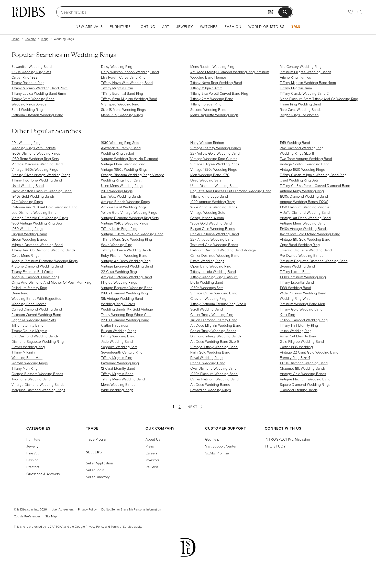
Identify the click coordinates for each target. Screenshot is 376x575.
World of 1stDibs (266, 26)
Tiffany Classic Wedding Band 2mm (307, 93)
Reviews (152, 466)
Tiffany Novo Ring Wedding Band (216, 82)
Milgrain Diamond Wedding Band (37, 244)
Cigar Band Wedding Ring (300, 244)
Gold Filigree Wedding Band (302, 341)
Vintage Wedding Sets (207, 212)
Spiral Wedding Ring (27, 109)
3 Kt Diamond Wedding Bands (35, 336)
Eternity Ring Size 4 (295, 357)
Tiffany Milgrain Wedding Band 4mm (308, 82)
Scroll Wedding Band (206, 309)
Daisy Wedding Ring (116, 66)
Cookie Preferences (27, 516)
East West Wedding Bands (121, 196)
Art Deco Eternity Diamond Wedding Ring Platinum (229, 71)
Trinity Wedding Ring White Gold (126, 314)
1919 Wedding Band (295, 142)
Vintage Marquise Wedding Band (37, 164)
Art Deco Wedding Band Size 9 (214, 341)
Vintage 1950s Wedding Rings (124, 169)
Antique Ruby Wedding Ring (302, 190)
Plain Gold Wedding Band (210, 352)
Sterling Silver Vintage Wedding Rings (41, 174)
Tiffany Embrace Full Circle (32, 271)
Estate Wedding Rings (207, 260)
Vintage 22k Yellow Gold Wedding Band (132, 233)
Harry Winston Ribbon (207, 142)
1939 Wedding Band (295, 287)
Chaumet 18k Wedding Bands (302, 368)
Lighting (146, 26)
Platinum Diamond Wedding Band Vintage (223, 250)
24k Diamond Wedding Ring (302, 147)
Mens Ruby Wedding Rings (122, 114)
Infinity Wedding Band (118, 336)
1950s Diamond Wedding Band (125, 319)
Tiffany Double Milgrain (29, 330)
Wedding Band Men (27, 357)
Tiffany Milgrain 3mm (296, 88)
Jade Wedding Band (117, 341)
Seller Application (99, 463)
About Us (153, 439)
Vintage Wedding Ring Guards (213, 158)
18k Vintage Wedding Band (122, 298)
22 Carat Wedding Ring (119, 271)
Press (150, 446)
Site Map (51, 516)
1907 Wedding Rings (116, 190)
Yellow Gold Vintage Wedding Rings (129, 212)
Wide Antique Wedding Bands (213, 207)
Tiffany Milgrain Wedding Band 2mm (40, 88)
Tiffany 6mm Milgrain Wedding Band (129, 98)
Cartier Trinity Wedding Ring (211, 314)
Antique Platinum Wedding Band (305, 379)
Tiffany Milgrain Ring (116, 357)
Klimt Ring (287, 314)
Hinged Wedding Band (29, 233)
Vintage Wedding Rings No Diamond (129, 158)
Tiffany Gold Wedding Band (301, 309)
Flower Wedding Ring (28, 346)
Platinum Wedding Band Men (302, 303)
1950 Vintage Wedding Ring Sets (37, 223)
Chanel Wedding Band (207, 362)
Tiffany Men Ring (25, 368)
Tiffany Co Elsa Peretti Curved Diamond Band (315, 185)
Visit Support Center (220, 446)
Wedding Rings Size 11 (297, 153)
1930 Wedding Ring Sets (120, 142)
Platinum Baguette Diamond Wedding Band (314, 260)
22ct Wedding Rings (27, 201)
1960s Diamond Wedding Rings (36, 153)
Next (192, 406)
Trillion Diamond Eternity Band (213, 319)
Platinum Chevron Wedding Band (37, 114)
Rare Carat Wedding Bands (300, 109)
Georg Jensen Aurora (207, 217)
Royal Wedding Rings (206, 357)
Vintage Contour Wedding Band (304, 164)
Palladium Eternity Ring (29, 287)
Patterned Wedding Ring (120, 362)
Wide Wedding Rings (117, 389)
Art (165, 26)
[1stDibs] (28, 12)
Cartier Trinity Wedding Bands (213, 330)
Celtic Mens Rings (25, 255)
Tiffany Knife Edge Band (209, 196)
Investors (152, 459)
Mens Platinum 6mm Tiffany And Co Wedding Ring (319, 98)
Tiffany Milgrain (23, 352)
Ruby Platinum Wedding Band (124, 255)
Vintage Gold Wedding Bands (303, 373)
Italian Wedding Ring (296, 330)
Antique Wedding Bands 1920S (304, 201)
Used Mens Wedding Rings (122, 185)
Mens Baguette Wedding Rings (214, 114)
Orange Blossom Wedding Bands (37, 373)
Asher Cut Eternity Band (298, 336)
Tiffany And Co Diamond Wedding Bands (43, 250)
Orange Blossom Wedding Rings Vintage (132, 174)
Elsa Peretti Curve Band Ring (123, 77)
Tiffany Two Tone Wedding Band (37, 180)
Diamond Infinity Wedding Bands (215, 336)
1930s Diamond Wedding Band (304, 196)
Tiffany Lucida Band (295, 271)
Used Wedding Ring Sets (299, 180)
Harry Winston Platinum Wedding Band (42, 190)
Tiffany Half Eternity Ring (299, 325)
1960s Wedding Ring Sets (31, 71)
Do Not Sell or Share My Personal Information (131, 509)
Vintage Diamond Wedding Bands (38, 384)
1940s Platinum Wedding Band (214, 373)
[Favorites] (350, 12)
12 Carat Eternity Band (118, 368)
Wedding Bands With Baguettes (36, 298)
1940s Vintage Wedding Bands (303, 228)
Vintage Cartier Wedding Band (213, 293)
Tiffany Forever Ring (206, 104)
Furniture (120, 26)
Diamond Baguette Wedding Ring (38, 341)
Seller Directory (98, 476)
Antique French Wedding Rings (125, 201)
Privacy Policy (87, 509)
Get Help (212, 439)
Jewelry (184, 26)
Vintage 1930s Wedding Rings (213, 169)
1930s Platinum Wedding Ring (303, 276)
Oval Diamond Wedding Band (213, 368)
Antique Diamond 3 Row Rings (35, 276)
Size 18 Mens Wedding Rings (123, 109)
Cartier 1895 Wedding (296, 346)
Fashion (233, 26)
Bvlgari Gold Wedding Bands (212, 228)
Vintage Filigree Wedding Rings (214, 164)
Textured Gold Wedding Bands (214, 244)
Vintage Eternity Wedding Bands (215, 147)
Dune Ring (20, 293)
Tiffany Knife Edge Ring (119, 228)
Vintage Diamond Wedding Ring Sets (130, 217)
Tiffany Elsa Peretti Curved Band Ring (219, 93)
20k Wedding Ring (26, 142)
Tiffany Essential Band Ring (122, 93)
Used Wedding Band (28, 185)
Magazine (287, 439)
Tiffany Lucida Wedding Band (213, 271)
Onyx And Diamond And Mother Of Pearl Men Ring (51, 282)
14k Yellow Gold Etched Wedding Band (310, 233)
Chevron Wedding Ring (208, 298)
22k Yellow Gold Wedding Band (215, 153)
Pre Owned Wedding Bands (301, 255)
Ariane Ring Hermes (295, 77)
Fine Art (32, 453)
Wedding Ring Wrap (295, 298)
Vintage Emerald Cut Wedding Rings (40, 217)
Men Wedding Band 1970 (209, 174)
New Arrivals (89, 26)
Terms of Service (122, 526)
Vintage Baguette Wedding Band (126, 287)
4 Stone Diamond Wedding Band (37, 266)
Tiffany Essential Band (297, 282)
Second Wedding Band (208, 109)
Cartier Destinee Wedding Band (214, 255)
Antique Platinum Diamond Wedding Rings (45, 260)
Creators (32, 466)
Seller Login (95, 469)
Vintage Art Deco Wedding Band (305, 217)
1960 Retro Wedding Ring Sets (35, 158)
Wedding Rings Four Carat (121, 180)
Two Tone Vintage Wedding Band (306, 158)
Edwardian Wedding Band (32, 66)
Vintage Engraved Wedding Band (127, 266)
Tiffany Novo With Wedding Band (127, 82)
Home (15, 39)
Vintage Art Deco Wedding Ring (126, 260)
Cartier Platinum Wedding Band (214, 379)
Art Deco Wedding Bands (210, 384)
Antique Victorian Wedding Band (126, 276)
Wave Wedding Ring (116, 244)
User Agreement (62, 509)
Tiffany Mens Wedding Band (123, 379)
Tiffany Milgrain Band (117, 373)
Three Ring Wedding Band (300, 104)
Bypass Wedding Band (297, 266)
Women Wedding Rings (30, 362)
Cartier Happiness (114, 325)
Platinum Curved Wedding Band (36, 314)
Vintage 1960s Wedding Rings (35, 169)
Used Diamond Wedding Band (214, 185)
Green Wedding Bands (29, 239)
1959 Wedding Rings (27, 228)
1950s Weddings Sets (206, 287)
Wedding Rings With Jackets (34, 147)
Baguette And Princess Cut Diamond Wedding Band (230, 190)
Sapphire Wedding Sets (119, 346)
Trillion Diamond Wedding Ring (304, 319)
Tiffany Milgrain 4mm (206, 88)
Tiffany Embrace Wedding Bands (126, 250)
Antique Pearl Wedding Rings (123, 207)
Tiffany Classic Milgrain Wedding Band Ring (313, 174)
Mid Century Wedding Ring (301, 66)
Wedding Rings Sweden (30, 104)
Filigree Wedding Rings (119, 282)
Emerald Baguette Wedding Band (306, 250)
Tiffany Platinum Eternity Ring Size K (218, 303)
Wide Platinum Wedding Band (303, 293)
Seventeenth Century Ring (121, 352)
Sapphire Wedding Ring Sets (34, 319)
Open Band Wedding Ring (210, 266)
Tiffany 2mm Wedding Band (211, 98)
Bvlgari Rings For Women (299, 114)
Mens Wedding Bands (118, 384)
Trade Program (97, 439)
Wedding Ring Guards (118, 303)
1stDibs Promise (217, 453)
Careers (151, 453)
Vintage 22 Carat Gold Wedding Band (309, 352)
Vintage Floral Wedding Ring (123, 164)
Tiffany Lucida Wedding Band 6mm (39, 93)
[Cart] (360, 12)
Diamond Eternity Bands (298, 389)
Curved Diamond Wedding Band (37, 309)
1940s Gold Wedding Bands (33, 196)
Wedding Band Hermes (208, 77)
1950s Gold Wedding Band (211, 223)
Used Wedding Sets (205, 180)
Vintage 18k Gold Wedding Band (305, 239)
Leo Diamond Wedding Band (34, 212)
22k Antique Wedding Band (212, 239)
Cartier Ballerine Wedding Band (214, 233)
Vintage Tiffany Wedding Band (214, 346)
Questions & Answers (43, 473)
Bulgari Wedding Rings (118, 330)
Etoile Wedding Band (206, 282)
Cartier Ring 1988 (25, 77)
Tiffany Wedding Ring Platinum (214, 276)
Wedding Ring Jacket (117, 153)
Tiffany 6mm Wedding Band (33, 98)
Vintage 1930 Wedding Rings (302, 169)
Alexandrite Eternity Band (121, 147)
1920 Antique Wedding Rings (212, 201)
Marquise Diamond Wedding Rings (38, 389)
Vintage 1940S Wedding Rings (124, 223)
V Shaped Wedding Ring (120, 104)
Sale (296, 26)
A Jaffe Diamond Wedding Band (305, 212)
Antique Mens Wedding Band (303, 223)
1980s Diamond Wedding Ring (124, 293)
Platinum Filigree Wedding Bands (305, 71)
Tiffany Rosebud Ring (28, 82)
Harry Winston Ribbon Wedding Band (130, 71)
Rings (44, 39)
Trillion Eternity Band (27, 325)
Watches (209, 26)
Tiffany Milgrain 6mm (117, 88)
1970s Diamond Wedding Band (304, 362)
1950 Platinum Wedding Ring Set (305, 207)
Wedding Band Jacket (29, 303)
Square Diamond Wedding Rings (305, 384)
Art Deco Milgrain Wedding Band (215, 325)
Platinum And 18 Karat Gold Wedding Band (45, 207)
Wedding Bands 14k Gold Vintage (127, 309)
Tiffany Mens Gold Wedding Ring (126, 239)
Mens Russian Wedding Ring (212, 66)
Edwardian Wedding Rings (210, 389)
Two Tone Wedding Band (31, 379)
